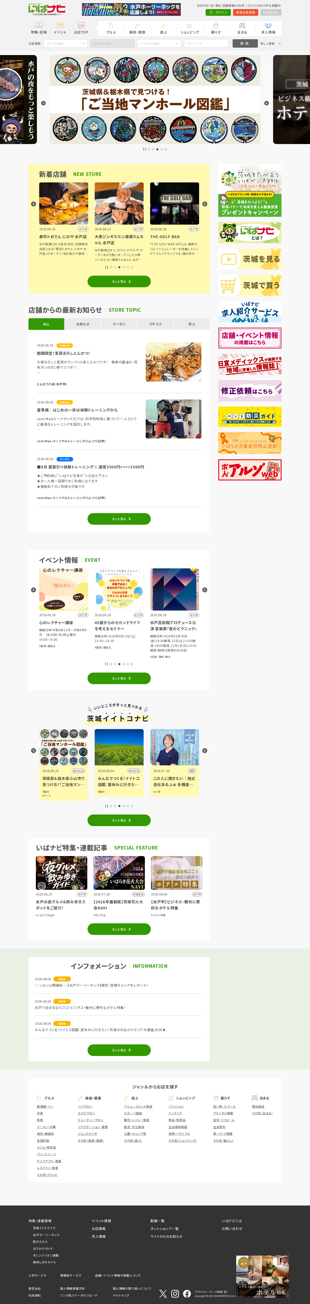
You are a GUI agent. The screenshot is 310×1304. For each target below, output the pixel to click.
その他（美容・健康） (91, 1140)
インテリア (175, 1113)
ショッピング (190, 32)
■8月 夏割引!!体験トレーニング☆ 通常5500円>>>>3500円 (90, 466)
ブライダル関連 (223, 1113)
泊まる (242, 32)
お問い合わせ (232, 1228)
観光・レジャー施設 (136, 1120)
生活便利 (219, 1127)
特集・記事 (39, 32)
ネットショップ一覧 (164, 1228)
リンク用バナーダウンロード (78, 1295)
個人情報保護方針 (72, 1288)
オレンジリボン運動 (46, 1255)
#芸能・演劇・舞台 (144, 656)
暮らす (216, 32)
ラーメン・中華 (46, 1127)
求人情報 (268, 32)
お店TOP (81, 32)
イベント (60, 32)
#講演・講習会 (86, 647)
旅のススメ (40, 1241)
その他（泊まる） (262, 1113)
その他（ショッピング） (182, 1140)
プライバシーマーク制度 (209, 1291)
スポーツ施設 (133, 1113)
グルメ (111, 32)
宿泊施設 (258, 1106)
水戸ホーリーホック (46, 1235)
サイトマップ (121, 1295)
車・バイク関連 (223, 1133)
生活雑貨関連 (177, 1127)
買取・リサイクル (179, 1133)
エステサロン (86, 1113)
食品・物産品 (177, 1120)
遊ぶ (163, 32)
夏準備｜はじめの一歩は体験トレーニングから (77, 410)
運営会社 (34, 1288)
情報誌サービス (71, 1275)
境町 (175, 771)
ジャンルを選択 (149, 43)
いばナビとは (232, 1220)
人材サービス (37, 1275)
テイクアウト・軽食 (49, 1161)
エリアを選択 (55, 43)
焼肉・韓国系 (45, 1133)
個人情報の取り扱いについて (132, 1288)
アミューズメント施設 (138, 1106)
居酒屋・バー (45, 1106)
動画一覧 (157, 1220)
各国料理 (43, 1140)
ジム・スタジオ (87, 1133)
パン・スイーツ (46, 1154)
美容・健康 (137, 32)
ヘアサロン (85, 1106)
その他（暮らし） (223, 1140)
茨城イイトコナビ (44, 1228)
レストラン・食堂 (47, 1168)
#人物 (140, 791)
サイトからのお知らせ (166, 1236)
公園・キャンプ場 (135, 1133)
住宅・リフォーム (224, 1120)
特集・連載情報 (40, 1220)
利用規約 (34, 1295)
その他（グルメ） (47, 1175)
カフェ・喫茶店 (46, 1147)
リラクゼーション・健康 (93, 1127)
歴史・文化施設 (134, 1127)
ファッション (176, 1106)
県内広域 (62, 771)
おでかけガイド (43, 1248)
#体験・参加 (196, 647)
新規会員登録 (245, 12)
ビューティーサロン (91, 1120)
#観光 (84, 791)
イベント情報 (101, 1220)
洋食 (40, 1113)
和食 (40, 1120)
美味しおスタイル (44, 1262)
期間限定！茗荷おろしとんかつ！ (63, 353)
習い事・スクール (224, 1106)
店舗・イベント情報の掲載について (118, 1275)
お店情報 (99, 1228)
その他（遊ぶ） (133, 1140)
